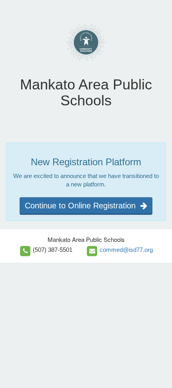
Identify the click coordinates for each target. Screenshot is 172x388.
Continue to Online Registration (82, 205)
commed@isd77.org (126, 249)
